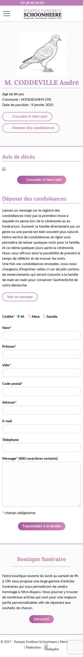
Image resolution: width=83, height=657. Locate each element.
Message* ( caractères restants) (30, 458)
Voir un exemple (20, 297)
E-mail (7, 421)
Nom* (6, 328)
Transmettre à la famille (41, 526)
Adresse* (9, 402)
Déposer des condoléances (33, 128)
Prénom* (9, 346)
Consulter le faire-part (29, 116)
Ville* (6, 365)
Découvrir (41, 619)
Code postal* (12, 384)
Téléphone (10, 440)
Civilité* (8, 316)
